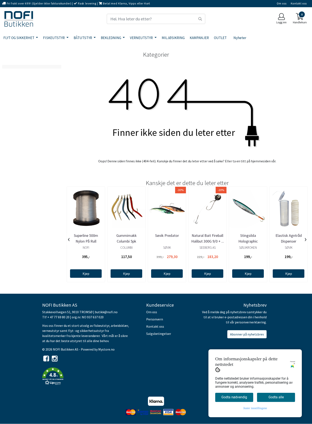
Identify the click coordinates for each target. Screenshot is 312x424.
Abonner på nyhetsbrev (247, 334)
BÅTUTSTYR (83, 37)
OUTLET (220, 37)
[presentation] (69, 239)
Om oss (282, 3)
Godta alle (276, 397)
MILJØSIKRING (173, 37)
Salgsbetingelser (158, 333)
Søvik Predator (167, 235)
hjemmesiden (261, 161)
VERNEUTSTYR (141, 37)
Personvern (154, 319)
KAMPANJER (199, 37)
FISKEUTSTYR (54, 37)
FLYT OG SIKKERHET (19, 37)
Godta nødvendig (234, 397)
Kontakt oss (299, 3)
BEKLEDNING (111, 37)
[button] (91, 377)
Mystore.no (106, 349)
